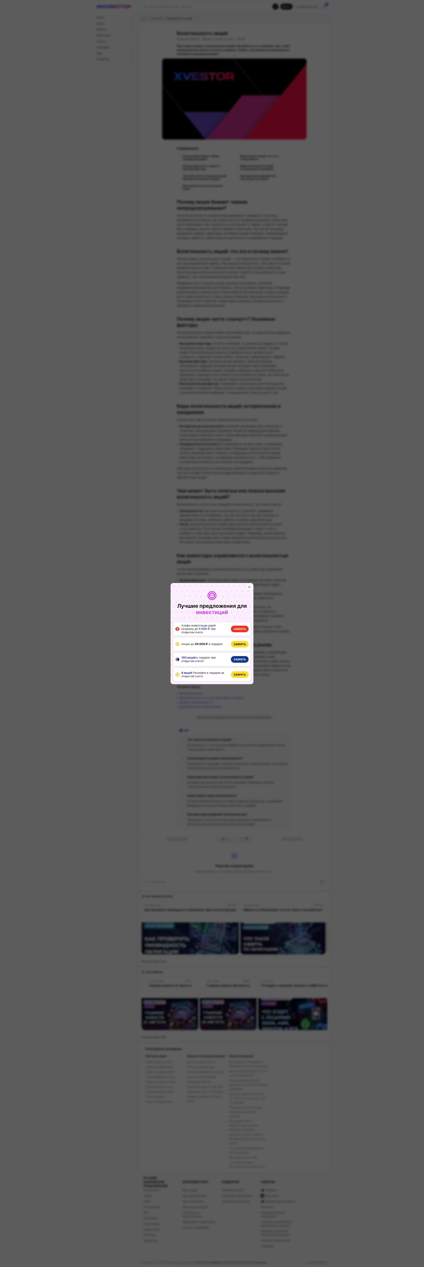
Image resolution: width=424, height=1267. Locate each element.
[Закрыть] (249, 587)
